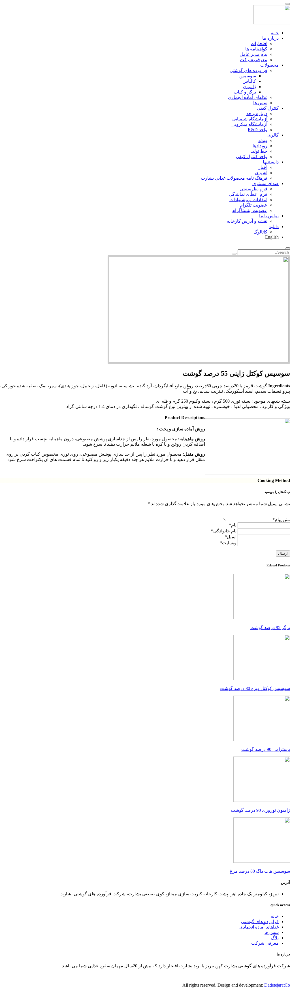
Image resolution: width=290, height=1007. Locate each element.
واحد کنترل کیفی (251, 156)
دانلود (274, 226)
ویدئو (262, 140)
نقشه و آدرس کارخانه (247, 221)
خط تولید (259, 151)
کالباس (249, 81)
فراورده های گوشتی (248, 70)
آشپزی (261, 172)
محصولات (269, 65)
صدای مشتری (265, 183)
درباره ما (270, 38)
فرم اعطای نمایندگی (248, 194)
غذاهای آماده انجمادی (247, 97)
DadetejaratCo (277, 985)
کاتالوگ (260, 232)
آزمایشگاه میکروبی (249, 124)
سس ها (260, 102)
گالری (273, 135)
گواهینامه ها (256, 48)
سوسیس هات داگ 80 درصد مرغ (260, 871)
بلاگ (275, 937)
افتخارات (259, 43)
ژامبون (249, 86)
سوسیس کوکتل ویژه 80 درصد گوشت (255, 688)
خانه (275, 32)
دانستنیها (271, 162)
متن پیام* (281, 519)
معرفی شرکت (253, 59)
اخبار (262, 167)
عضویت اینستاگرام (249, 210)
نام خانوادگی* (223, 530)
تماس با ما (269, 215)
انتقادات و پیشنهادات (248, 199)
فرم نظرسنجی (253, 188)
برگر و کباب (245, 92)
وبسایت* (228, 542)
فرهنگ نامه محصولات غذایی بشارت (234, 178)
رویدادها (260, 145)
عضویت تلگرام (253, 205)
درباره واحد (256, 113)
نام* (232, 524)
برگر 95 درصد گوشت (270, 627)
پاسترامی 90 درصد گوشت (265, 749)
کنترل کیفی (268, 108)
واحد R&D (257, 129)
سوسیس (247, 75)
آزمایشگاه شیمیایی (249, 118)
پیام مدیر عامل (253, 54)
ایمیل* (230, 536)
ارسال (283, 553)
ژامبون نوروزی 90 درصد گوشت (260, 810)
